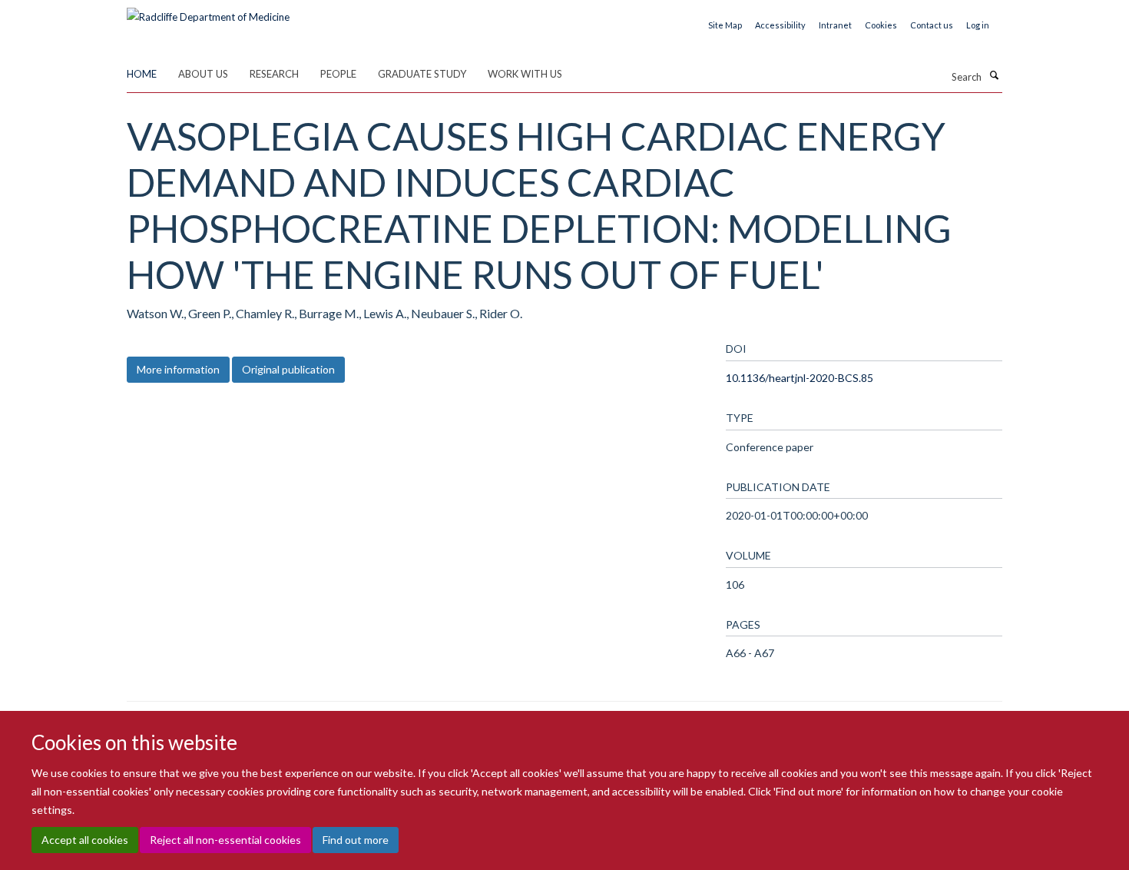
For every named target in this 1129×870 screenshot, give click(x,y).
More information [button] (178, 369)
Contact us (931, 25)
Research (274, 74)
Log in (977, 25)
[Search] (993, 75)
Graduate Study (422, 74)
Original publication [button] (288, 369)
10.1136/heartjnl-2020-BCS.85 (799, 377)
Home (142, 74)
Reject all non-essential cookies (225, 839)
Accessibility (780, 25)
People (338, 74)
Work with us (525, 74)
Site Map (725, 25)
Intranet (835, 25)
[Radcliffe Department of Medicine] (208, 11)
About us (203, 74)
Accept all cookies (84, 839)
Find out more (356, 839)
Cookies (881, 25)
